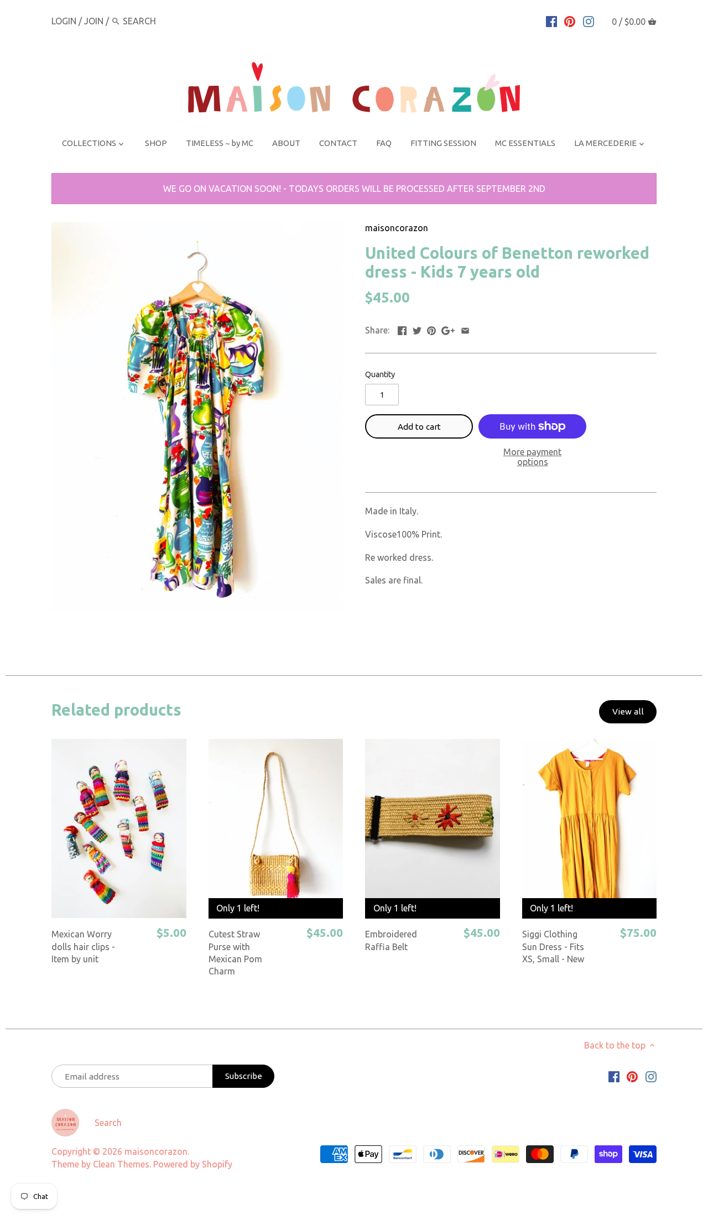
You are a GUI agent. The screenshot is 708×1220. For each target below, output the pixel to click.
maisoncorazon (396, 228)
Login (63, 21)
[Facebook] (551, 20)
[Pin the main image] (431, 329)
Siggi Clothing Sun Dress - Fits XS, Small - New (553, 946)
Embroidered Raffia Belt (391, 940)
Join (93, 21)
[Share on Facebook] (402, 329)
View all (628, 711)
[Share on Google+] (448, 329)
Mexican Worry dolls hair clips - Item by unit (83, 946)
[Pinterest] (569, 20)
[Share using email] (465, 329)
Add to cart (419, 426)
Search (108, 1123)
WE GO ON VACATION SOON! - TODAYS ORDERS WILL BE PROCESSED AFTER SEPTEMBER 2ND (354, 189)
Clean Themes (121, 1164)
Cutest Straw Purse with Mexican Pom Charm (235, 952)
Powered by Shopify (192, 1164)
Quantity (380, 374)
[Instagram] (588, 20)
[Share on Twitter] (417, 329)
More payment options (532, 457)
